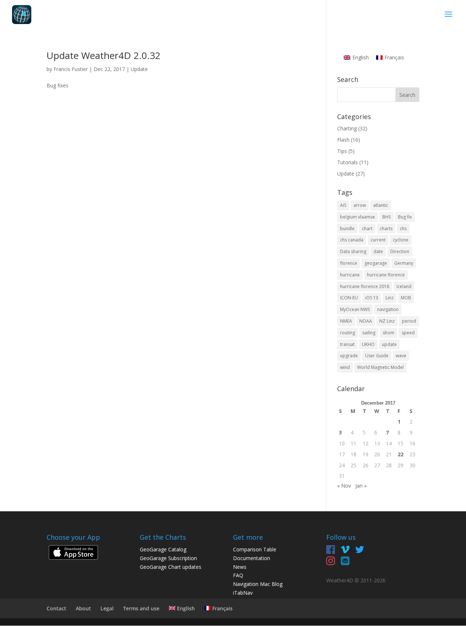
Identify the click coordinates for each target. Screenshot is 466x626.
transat (347, 344)
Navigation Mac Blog (258, 583)
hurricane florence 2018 (364, 286)
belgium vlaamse (357, 217)
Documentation (251, 558)
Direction (399, 251)
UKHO (368, 344)
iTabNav (243, 592)
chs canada (351, 240)
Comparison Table (254, 549)
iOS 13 (371, 298)
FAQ (238, 575)
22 (400, 454)
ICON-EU (349, 298)
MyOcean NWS (355, 309)
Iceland (403, 286)
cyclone (400, 240)
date (378, 251)
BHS (386, 217)
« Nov (344, 485)
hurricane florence (386, 275)
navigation (388, 309)
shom (388, 333)
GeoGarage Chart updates (170, 566)
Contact (56, 608)
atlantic (380, 205)
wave (401, 356)
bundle (347, 228)
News (239, 566)
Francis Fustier (71, 69)
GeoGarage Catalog (163, 549)
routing (347, 333)
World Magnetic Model (380, 367)
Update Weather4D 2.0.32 (104, 55)
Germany (403, 263)
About (83, 608)
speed (408, 333)
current (378, 240)
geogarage (375, 263)
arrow (360, 205)
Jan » (361, 485)
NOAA (365, 321)
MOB (406, 298)
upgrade (349, 356)
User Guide (376, 356)
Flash (343, 139)
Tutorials (347, 162)
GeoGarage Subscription (168, 558)
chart (367, 228)
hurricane (350, 275)
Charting (347, 128)
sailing (368, 333)
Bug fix (405, 217)
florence (348, 263)
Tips (342, 150)
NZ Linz (387, 321)
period (409, 321)
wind (345, 367)
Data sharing (353, 251)
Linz (390, 298)
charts (386, 228)
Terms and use (141, 608)
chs (403, 228)
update (389, 344)
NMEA (346, 321)
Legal (107, 608)
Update (139, 69)
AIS (343, 205)
